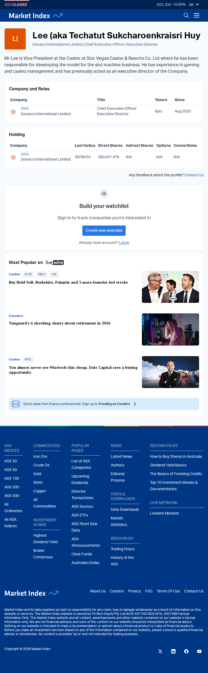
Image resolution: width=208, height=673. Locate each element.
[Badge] (104, 193)
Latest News (121, 457)
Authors (117, 465)
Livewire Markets (164, 513)
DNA (25, 109)
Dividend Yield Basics (168, 465)
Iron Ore (40, 457)
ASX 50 (10, 470)
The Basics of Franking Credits (176, 474)
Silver (38, 483)
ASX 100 (11, 478)
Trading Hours (122, 549)
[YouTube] (199, 651)
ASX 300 (11, 496)
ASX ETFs (80, 515)
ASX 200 (164, 5)
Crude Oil (41, 465)
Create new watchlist (104, 231)
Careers (117, 591)
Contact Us (194, 175)
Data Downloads (125, 510)
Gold (37, 474)
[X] (160, 651)
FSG (148, 591)
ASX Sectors (82, 507)
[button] (28, 274)
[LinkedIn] (173, 651)
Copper (39, 491)
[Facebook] (186, 651)
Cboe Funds (82, 554)
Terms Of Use (168, 591)
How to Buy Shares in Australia (176, 457)
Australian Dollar (86, 563)
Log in (124, 243)
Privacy (134, 591)
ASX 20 (10, 461)
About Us (98, 591)
